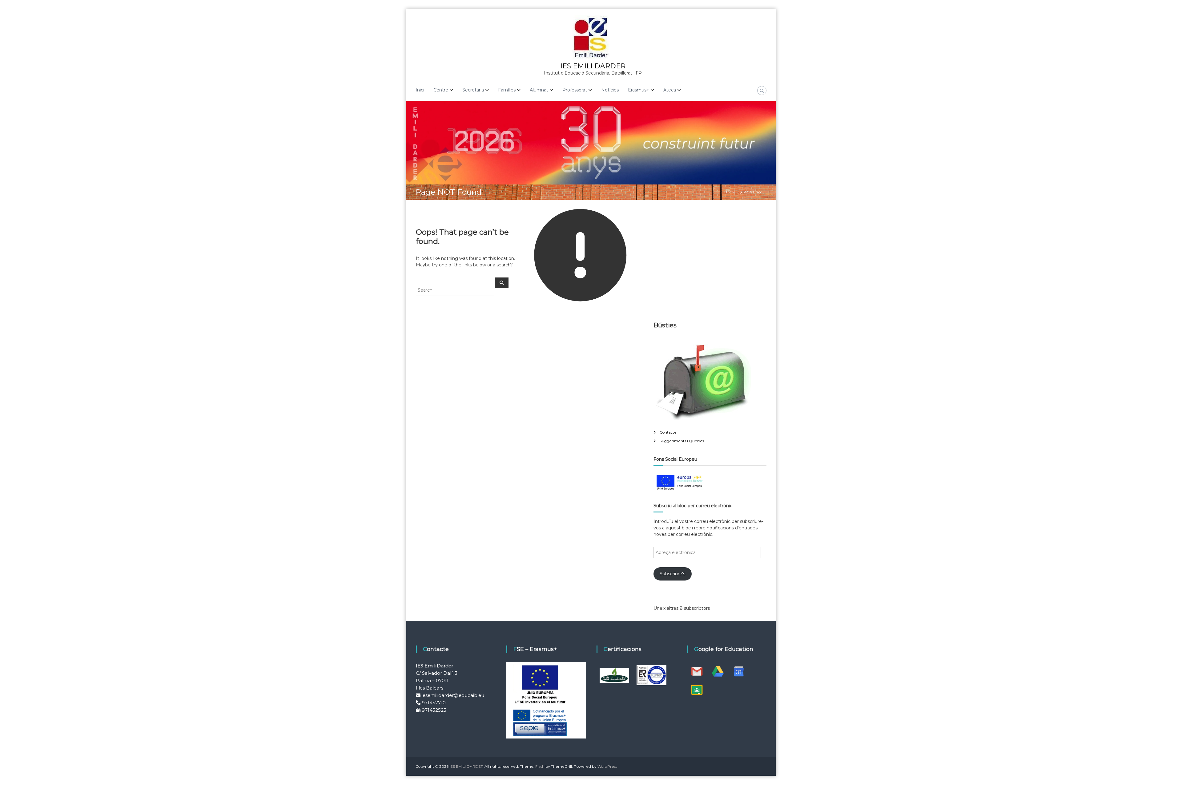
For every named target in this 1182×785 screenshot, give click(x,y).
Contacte (668, 432)
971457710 (434, 703)
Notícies (610, 90)
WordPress (607, 766)
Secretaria (473, 90)
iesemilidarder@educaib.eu (453, 695)
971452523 (434, 710)
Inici (420, 90)
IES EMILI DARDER (592, 66)
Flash (540, 766)
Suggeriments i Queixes (682, 441)
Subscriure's (672, 574)
